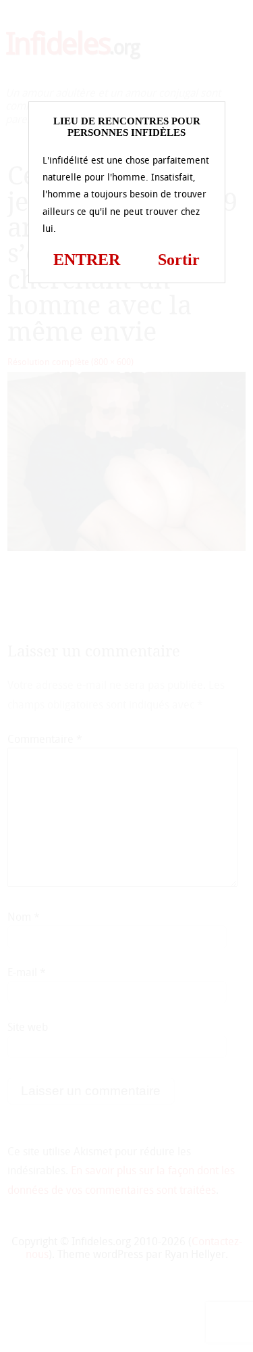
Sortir (179, 259)
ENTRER (86, 259)
